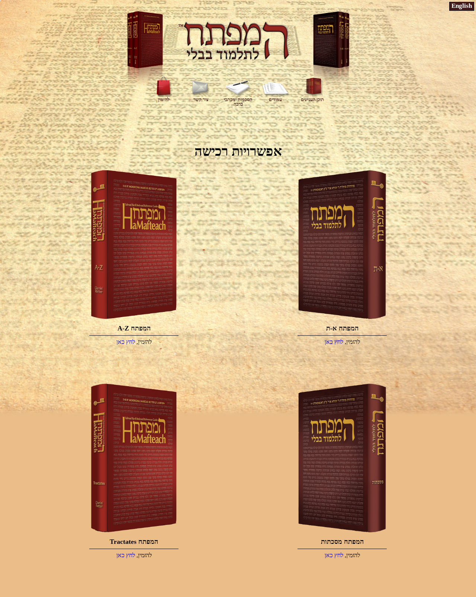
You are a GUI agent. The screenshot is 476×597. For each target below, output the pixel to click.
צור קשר (201, 99)
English (461, 5)
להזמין (164, 99)
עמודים (275, 99)
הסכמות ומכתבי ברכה (238, 102)
